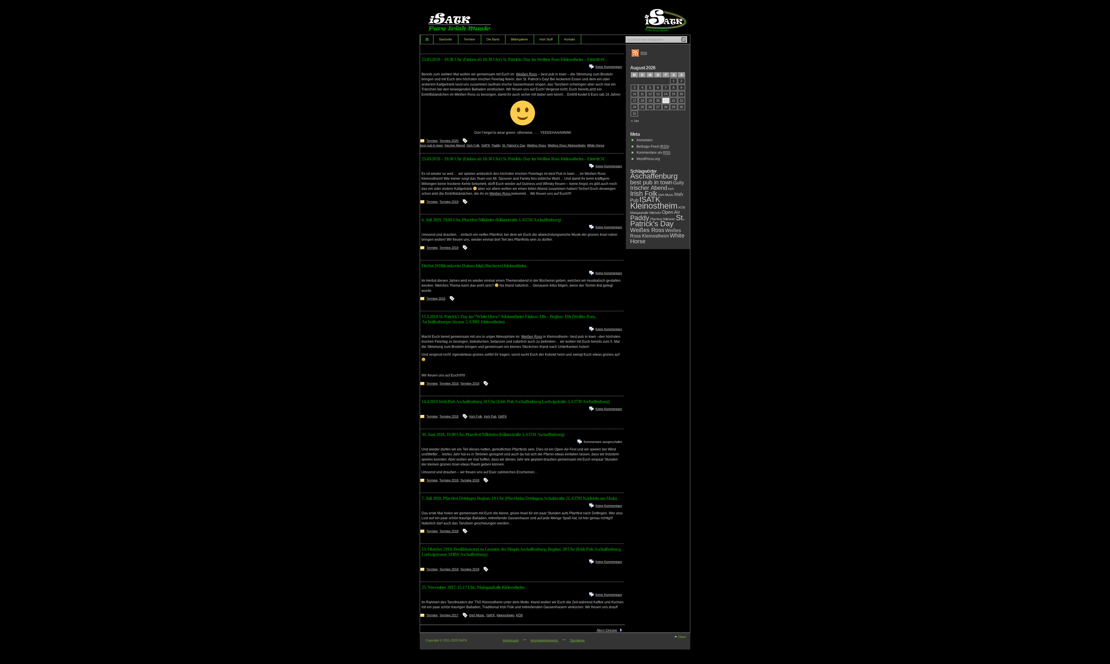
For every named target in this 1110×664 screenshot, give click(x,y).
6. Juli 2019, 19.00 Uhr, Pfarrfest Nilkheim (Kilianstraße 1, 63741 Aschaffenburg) (491, 219)
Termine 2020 (448, 140)
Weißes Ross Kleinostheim (566, 145)
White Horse (595, 145)
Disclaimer (577, 640)
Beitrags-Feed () (653, 146)
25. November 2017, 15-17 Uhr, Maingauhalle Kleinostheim (472, 587)
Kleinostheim (505, 615)
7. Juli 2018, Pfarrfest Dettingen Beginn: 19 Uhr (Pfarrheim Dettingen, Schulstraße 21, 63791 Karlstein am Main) (519, 498)
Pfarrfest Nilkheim (662, 219)
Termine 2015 (435, 298)
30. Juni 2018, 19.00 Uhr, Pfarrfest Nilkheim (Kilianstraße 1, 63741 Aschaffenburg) (492, 434)
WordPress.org (648, 159)
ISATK (485, 145)
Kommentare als (653, 153)
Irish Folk (473, 145)
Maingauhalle (639, 212)
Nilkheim (655, 212)
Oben (682, 637)
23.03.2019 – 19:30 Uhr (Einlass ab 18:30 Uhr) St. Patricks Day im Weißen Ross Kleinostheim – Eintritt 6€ (513, 59)
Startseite (445, 39)
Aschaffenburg (654, 176)
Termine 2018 (448, 383)
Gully (678, 182)
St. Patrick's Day (513, 145)
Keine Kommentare (608, 66)
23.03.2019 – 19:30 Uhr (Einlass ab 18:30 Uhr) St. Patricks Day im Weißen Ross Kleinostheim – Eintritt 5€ (513, 158)
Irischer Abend (455, 145)
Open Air (671, 212)
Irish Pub (490, 416)
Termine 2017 (448, 615)
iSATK (464, 19)
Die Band (492, 39)
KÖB (519, 615)
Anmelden (645, 140)
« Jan (635, 121)
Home (426, 39)
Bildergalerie (519, 39)
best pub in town (431, 145)
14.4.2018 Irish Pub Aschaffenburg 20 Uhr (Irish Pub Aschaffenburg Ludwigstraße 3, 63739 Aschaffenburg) (515, 401)
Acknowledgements (544, 640)
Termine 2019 (448, 201)
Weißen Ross (526, 74)
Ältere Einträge (607, 630)
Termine (469, 39)
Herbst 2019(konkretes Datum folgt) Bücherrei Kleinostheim (473, 265)
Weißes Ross (536, 145)
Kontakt (569, 39)
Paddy (496, 145)
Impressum (511, 640)
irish (671, 188)
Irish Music (476, 615)
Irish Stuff (546, 39)
